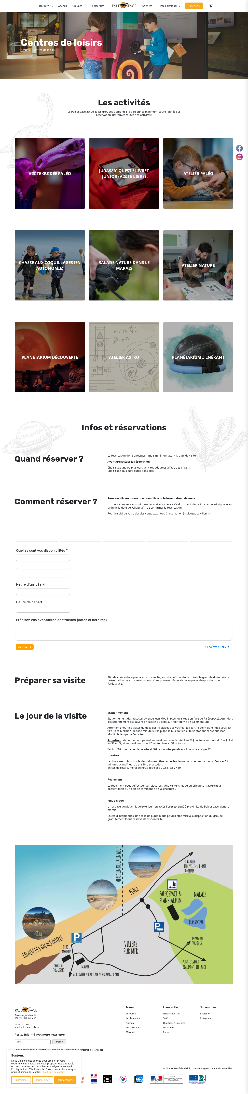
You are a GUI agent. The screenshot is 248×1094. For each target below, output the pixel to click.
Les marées (168, 1027)
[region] (44, 1068)
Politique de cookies (54, 1072)
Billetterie (194, 5)
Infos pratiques (168, 5)
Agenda (62, 5)
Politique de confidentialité (176, 1068)
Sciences (147, 5)
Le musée (131, 1013)
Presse (166, 1032)
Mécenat (130, 1032)
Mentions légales (201, 1068)
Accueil (25, 50)
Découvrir (44, 5)
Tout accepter (65, 1080)
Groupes (77, 5)
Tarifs (165, 1018)
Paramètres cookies (222, 1068)
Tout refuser (43, 1080)
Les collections (133, 1027)
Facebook (205, 1013)
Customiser (21, 1080)
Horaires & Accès (171, 1013)
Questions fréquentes (174, 1022)
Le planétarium (133, 1018)
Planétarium (97, 5)
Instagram (205, 1018)
